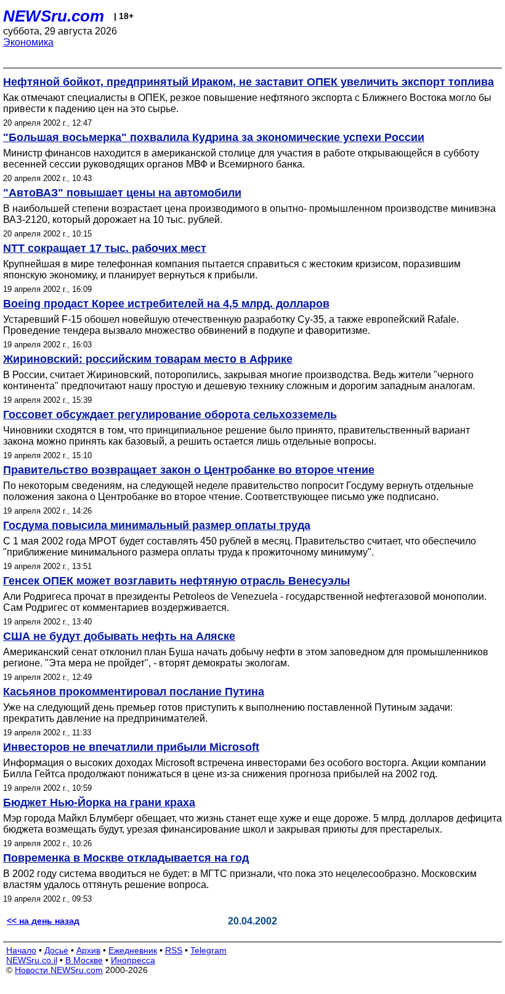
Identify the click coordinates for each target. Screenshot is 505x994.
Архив (88, 950)
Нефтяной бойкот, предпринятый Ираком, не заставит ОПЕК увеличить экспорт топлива (248, 82)
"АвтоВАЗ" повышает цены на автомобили (122, 193)
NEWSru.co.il (31, 960)
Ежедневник (132, 950)
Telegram (208, 950)
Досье (56, 950)
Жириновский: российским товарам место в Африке (148, 359)
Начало (21, 950)
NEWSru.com (53, 16)
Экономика (28, 42)
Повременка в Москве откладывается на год (126, 858)
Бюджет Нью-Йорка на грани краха (99, 802)
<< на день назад (43, 921)
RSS (173, 950)
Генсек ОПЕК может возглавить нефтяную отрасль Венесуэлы (176, 581)
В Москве (84, 960)
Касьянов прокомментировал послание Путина (133, 691)
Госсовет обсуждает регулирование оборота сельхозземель (170, 414)
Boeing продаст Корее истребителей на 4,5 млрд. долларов (166, 303)
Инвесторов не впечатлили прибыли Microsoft (131, 747)
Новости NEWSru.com (59, 970)
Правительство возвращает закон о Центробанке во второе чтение (188, 470)
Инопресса (133, 960)
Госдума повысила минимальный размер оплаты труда (156, 525)
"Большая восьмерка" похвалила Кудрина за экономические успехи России (213, 137)
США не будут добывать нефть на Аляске (119, 636)
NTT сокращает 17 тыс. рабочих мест (104, 248)
